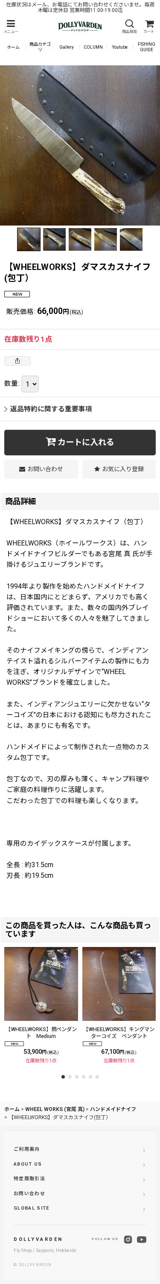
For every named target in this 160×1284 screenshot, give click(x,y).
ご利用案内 (27, 1149)
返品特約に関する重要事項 (51, 409)
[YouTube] (141, 1239)
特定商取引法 (29, 1178)
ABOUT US (28, 1164)
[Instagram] (128, 1239)
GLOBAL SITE (31, 1208)
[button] (10, 26)
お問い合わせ (29, 1193)
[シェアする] (17, 361)
